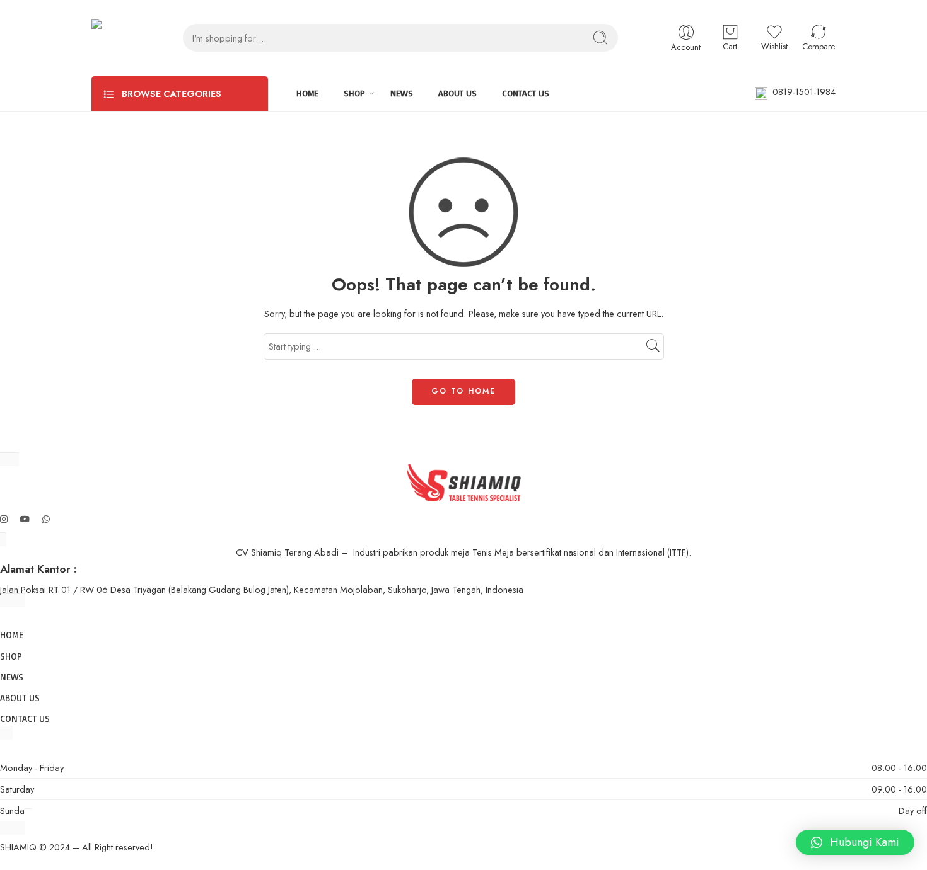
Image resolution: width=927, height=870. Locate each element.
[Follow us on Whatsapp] (46, 519)
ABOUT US (457, 93)
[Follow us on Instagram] (4, 519)
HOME (307, 93)
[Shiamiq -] (111, 38)
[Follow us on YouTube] (25, 519)
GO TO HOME (463, 391)
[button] (855, 842)
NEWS (401, 93)
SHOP (354, 93)
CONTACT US (525, 93)
